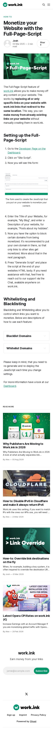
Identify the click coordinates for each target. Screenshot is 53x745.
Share (42, 43)
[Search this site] (43, 4)
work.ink (8, 91)
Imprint (23, 715)
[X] (26, 694)
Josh (15, 40)
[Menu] (48, 4)
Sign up (11, 715)
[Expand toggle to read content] (45, 336)
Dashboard (10, 386)
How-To (8, 17)
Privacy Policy (38, 715)
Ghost (33, 721)
